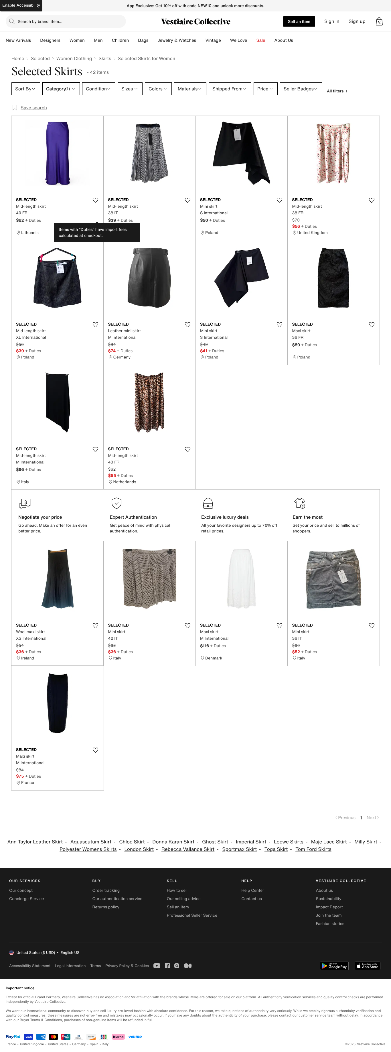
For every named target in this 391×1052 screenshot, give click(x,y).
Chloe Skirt (132, 841)
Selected (40, 58)
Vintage (213, 40)
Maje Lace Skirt (329, 841)
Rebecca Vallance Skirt (187, 849)
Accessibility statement (29, 965)
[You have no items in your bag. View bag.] (379, 21)
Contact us (251, 899)
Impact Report (329, 907)
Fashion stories (330, 924)
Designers (50, 40)
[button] (379, 21)
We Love (238, 40)
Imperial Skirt (251, 841)
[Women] (89, 40)
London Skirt (139, 849)
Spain (94, 1044)
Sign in (331, 21)
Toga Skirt (276, 849)
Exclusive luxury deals (225, 517)
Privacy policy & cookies (127, 965)
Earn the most (308, 517)
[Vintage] (225, 40)
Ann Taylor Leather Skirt (35, 841)
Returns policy (105, 907)
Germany (79, 1044)
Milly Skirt (365, 841)
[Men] (107, 40)
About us (324, 890)
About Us (284, 40)
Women (77, 40)
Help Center (252, 890)
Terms (95, 965)
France (11, 1044)
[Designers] (65, 40)
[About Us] (297, 40)
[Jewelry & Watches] (200, 40)
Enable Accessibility (21, 5)
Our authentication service (117, 899)
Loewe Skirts (288, 841)
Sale (260, 40)
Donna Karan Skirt (173, 841)
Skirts (104, 58)
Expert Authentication (133, 517)
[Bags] (153, 40)
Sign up (357, 21)
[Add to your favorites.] (95, 200)
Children (120, 40)
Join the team (329, 915)
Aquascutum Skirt (91, 841)
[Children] (133, 40)
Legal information (70, 965)
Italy (105, 1044)
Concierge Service (26, 899)
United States (58, 1044)
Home (17, 58)
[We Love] (252, 40)
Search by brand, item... (40, 21)
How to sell (177, 890)
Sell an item (299, 21)
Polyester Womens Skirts (88, 849)
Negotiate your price (40, 517)
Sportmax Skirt (239, 849)
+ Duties (33, 220)
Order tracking (106, 890)
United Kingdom (32, 1044)
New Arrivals (18, 40)
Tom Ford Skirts (313, 849)
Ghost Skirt (215, 841)
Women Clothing (74, 58)
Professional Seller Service (192, 915)
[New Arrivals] (35, 40)
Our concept (21, 890)
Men (98, 40)
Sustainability (328, 899)
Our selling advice (184, 899)
